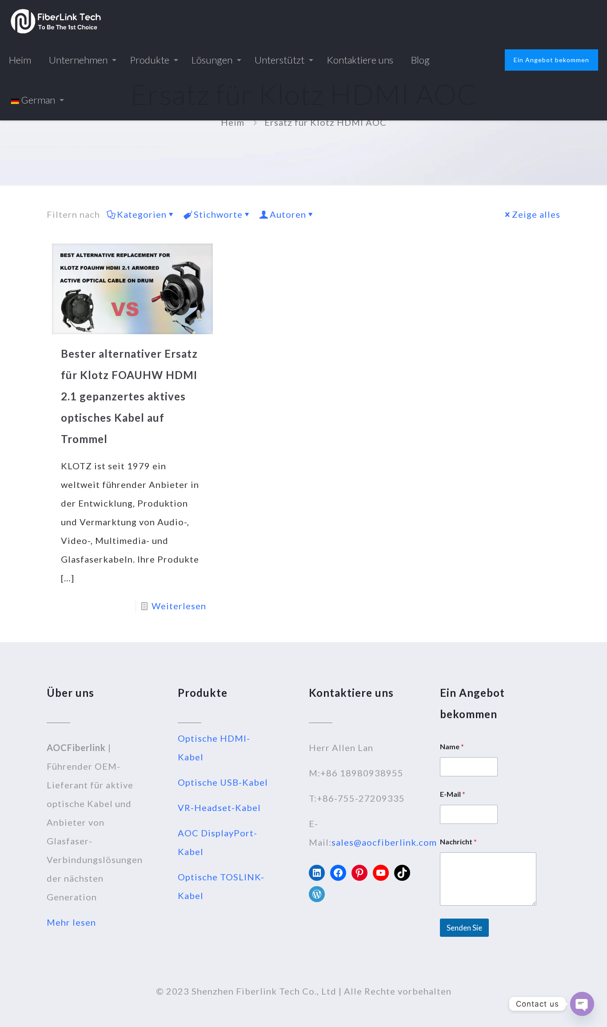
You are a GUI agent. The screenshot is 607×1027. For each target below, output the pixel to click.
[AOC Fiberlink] (56, 20)
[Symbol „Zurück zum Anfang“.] (564, 1008)
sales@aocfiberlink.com (384, 842)
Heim (232, 122)
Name (452, 746)
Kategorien (142, 214)
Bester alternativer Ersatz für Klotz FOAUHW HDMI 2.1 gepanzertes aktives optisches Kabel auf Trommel (129, 396)
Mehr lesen (71, 922)
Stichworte (218, 214)
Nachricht (458, 841)
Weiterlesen (179, 605)
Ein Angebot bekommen (551, 60)
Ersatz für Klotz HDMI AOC (325, 122)
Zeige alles (536, 214)
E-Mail (452, 794)
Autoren (288, 214)
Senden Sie (464, 927)
